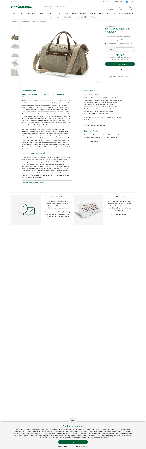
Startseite (14, 21)
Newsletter (23, 1)
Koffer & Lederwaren (24, 21)
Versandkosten (127, 57)
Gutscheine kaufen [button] (120, 214)
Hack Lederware (101, 125)
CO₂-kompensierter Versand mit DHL (120, 59)
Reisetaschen (43, 21)
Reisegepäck (35, 21)
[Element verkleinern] (96, 82)
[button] (100, 27)
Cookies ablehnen (63, 446)
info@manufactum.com (62, 216)
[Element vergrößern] (99, 82)
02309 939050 (61, 214)
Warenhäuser (14, 1)
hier (40, 438)
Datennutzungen (88, 429)
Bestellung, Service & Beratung (110, 1)
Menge (112, 49)
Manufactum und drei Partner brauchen (30, 429)
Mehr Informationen (82, 446)
